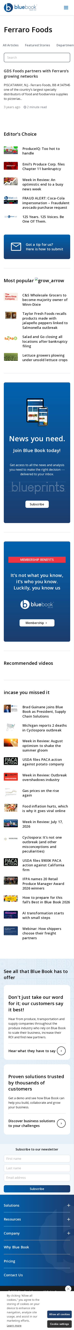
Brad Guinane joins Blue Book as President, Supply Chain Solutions (44, 712)
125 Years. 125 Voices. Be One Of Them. (43, 219)
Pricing (9, 1261)
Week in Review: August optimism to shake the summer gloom (42, 745)
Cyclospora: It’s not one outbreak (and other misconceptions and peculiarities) (42, 844)
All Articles (11, 45)
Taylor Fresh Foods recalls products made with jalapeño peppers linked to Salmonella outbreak (45, 320)
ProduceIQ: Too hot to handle (41, 151)
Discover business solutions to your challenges (31, 1123)
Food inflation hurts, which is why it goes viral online (45, 808)
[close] (68, 1289)
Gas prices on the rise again (40, 793)
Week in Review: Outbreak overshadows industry (44, 777)
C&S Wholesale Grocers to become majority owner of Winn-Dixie (45, 300)
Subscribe (37, 504)
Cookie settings (59, 1324)
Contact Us (13, 1275)
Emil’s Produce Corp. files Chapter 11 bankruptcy (43, 166)
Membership (35, 623)
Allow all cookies (59, 1314)
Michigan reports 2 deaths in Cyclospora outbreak (44, 727)
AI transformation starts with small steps (43, 915)
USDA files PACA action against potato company (43, 762)
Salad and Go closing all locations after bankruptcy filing (45, 341)
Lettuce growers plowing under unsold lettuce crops (45, 357)
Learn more (14, 1325)
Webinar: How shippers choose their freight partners (41, 933)
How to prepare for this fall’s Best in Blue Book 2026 (46, 900)
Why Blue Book (16, 1247)
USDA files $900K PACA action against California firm (43, 865)
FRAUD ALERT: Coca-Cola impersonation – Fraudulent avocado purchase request (46, 203)
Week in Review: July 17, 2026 (42, 824)
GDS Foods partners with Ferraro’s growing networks (36, 73)
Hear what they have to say (32, 1051)
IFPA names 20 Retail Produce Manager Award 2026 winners (43, 883)
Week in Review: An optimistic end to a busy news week (42, 184)
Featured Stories (37, 45)
